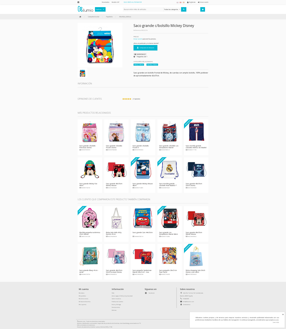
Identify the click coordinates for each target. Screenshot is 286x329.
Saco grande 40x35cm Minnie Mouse (194, 233)
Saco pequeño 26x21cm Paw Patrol (168, 271)
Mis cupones (82, 304)
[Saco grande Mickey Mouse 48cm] (143, 169)
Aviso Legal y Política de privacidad (122, 296)
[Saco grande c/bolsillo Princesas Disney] (90, 131)
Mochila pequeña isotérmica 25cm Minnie (89, 233)
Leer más (276, 322)
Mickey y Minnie (138, 64)
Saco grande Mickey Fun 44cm (88, 184)
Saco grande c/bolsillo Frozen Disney (114, 147)
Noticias (114, 310)
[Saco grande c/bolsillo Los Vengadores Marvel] (169, 131)
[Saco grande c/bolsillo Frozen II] (143, 131)
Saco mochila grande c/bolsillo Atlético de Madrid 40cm (196, 147)
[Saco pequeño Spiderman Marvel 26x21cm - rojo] (143, 256)
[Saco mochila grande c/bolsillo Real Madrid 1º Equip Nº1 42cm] (169, 169)
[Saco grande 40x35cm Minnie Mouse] (196, 218)
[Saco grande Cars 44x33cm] (143, 218)
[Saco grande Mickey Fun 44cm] (90, 169)
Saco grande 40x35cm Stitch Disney (194, 184)
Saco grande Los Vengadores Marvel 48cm (168, 233)
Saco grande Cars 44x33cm (142, 232)
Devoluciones (116, 307)
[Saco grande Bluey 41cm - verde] (90, 256)
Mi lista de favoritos (84, 301)
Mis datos (81, 293)
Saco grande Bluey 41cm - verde (89, 271)
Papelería (109, 17)
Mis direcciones (83, 299)
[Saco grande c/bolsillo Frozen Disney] (116, 131)
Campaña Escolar (93, 17)
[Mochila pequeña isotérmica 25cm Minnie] (90, 218)
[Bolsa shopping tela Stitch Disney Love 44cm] (196, 256)
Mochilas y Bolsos (125, 17)
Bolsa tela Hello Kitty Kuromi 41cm (113, 233)
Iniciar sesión (138, 39)
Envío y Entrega (116, 304)
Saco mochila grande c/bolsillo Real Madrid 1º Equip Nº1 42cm (168, 185)
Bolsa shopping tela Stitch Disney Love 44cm (195, 271)
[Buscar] (183, 9)
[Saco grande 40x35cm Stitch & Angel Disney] (116, 256)
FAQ (113, 293)
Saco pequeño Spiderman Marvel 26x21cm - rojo (141, 271)
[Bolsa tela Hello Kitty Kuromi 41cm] (116, 218)
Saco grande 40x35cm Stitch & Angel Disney (114, 271)
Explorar (99, 9)
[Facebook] (78, 2)
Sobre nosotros (116, 299)
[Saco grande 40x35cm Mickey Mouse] (116, 169)
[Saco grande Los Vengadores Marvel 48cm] (169, 218)
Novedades (105, 2)
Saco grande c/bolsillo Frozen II (140, 147)
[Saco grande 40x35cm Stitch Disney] (196, 169)
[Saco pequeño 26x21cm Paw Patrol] (169, 256)
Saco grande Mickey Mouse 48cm (142, 184)
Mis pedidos (82, 296)
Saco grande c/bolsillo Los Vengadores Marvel (168, 147)
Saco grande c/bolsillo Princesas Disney (87, 147)
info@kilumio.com (188, 301)
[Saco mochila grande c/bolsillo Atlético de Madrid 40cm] (196, 131)
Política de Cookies (117, 301)
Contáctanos (186, 304)
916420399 (186, 299)
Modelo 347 (115, 2)
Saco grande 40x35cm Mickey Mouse (114, 184)
